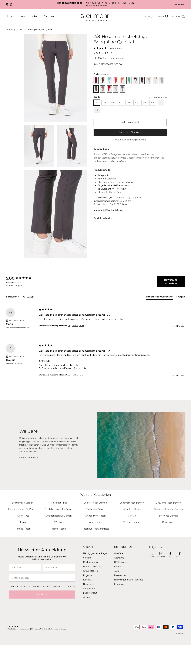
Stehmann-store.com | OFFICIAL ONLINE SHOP (31, 629)
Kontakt (87, 579)
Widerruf (87, 597)
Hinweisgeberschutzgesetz (128, 579)
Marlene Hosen (23, 528)
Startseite (9, 30)
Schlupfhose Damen (22, 502)
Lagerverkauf (90, 593)
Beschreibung (101, 149)
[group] (21, 278)
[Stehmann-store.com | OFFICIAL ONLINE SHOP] (95, 16)
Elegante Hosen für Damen (22, 509)
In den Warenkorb (130, 122)
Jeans (23, 522)
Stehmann (49, 16)
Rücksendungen (91, 562)
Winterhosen (95, 522)
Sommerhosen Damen (132, 502)
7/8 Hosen (59, 522)
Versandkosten (118, 58)
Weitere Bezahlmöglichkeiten (130, 139)
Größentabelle (90, 571)
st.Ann (34, 16)
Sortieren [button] (12, 296)
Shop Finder (89, 588)
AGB (116, 571)
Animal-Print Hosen (95, 515)
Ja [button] (69, 326)
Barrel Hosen (59, 528)
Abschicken (42, 594)
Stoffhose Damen (168, 515)
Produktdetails (102, 170)
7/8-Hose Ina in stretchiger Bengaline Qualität (34, 30)
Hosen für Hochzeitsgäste (95, 528)
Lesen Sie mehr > (28, 457)
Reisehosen (168, 522)
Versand (87, 557)
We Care (118, 553)
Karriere (118, 566)
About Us (119, 557)
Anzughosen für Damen (59, 515)
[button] (130, 48)
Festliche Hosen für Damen (59, 509)
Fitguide (87, 575)
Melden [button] (75, 326)
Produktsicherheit (103, 218)
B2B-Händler (121, 562)
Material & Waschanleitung (108, 210)
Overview (180, 633)
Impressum (120, 584)
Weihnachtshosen (132, 522)
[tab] (159, 297)
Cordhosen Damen (95, 509)
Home (9, 16)
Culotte (132, 515)
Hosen (22, 16)
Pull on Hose (22, 515)
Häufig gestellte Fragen (95, 553)
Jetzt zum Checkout (130, 132)
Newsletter (89, 584)
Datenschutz (121, 575)
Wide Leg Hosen (132, 509)
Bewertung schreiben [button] (171, 281)
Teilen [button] (81, 326)
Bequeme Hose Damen (168, 502)
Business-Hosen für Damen (168, 509)
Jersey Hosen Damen (95, 502)
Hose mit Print (59, 502)
